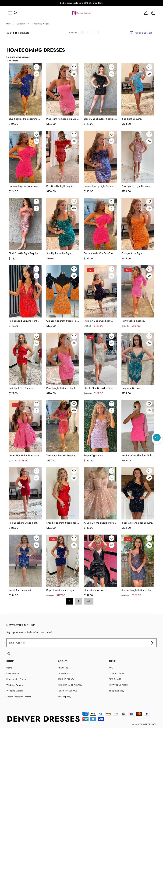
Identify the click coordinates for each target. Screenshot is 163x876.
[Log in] (145, 13)
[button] (157, 446)
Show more (12, 60)
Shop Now (98, 2)
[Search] (15, 13)
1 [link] (69, 601)
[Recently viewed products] (157, 437)
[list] (82, 33)
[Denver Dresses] (81, 12)
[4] (96, 33)
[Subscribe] (150, 642)
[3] (91, 33)
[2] (86, 33)
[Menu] (10, 13)
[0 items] (153, 13)
